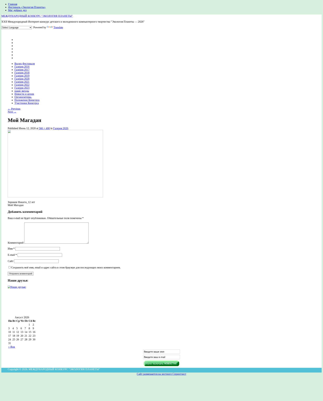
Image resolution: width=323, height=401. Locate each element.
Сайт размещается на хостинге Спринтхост (161, 374)
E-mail (12, 254)
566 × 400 (44, 128)
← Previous (14, 108)
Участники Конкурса (26, 103)
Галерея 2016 (21, 66)
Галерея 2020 (21, 78)
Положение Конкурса (26, 100)
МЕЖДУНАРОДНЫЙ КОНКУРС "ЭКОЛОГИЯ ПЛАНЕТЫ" (37, 15)
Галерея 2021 (21, 81)
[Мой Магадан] (55, 196)
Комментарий (16, 242)
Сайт (10, 261)
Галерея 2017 (21, 69)
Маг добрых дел (17, 10)
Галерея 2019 (21, 75)
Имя (11, 248)
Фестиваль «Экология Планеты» (27, 7)
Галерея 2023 (21, 87)
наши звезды (21, 90)
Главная (12, 4)
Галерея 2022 (21, 84)
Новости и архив (24, 93)
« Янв (11, 346)
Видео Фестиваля (24, 63)
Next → (12, 111)
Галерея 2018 (21, 72)
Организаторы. (23, 97)
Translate (58, 27)
